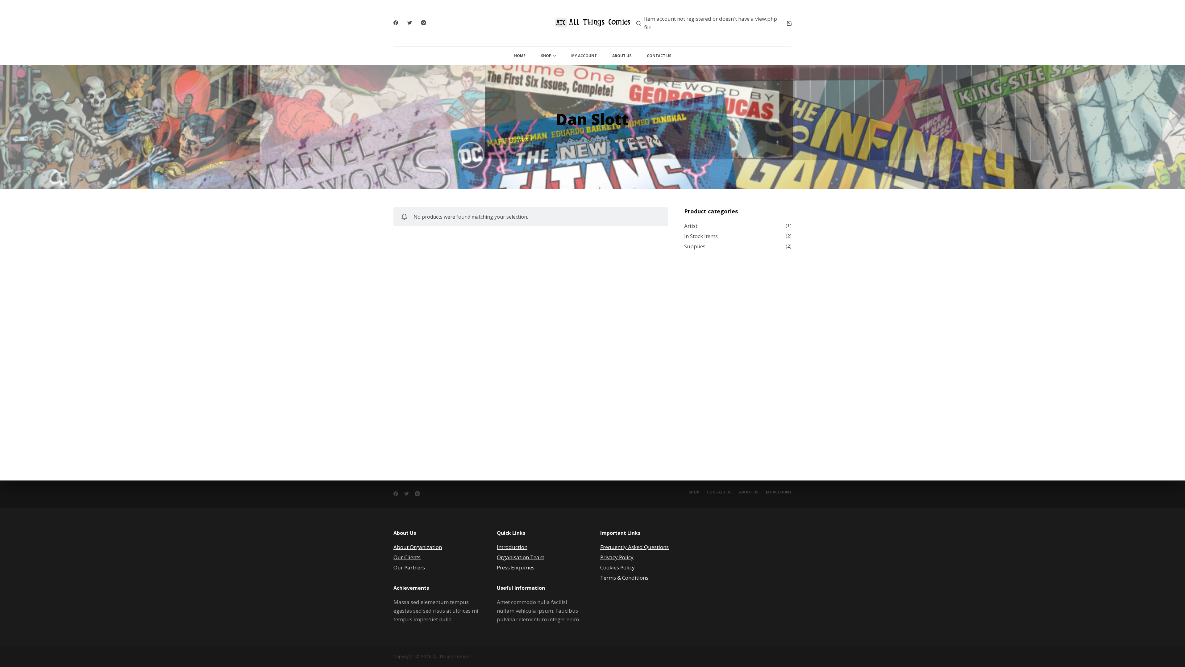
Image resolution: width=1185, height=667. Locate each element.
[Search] (638, 23)
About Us (621, 55)
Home (520, 55)
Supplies (694, 246)
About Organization (417, 547)
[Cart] (789, 23)
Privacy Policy (617, 557)
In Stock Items (701, 236)
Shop (546, 55)
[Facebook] (395, 22)
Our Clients (407, 557)
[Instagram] (423, 22)
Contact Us (659, 55)
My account (779, 492)
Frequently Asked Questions (634, 547)
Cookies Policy (617, 567)
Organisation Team (520, 557)
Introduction (512, 547)
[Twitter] (409, 22)
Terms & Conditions (624, 577)
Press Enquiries (515, 567)
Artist (690, 225)
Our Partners (409, 567)
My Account (584, 55)
